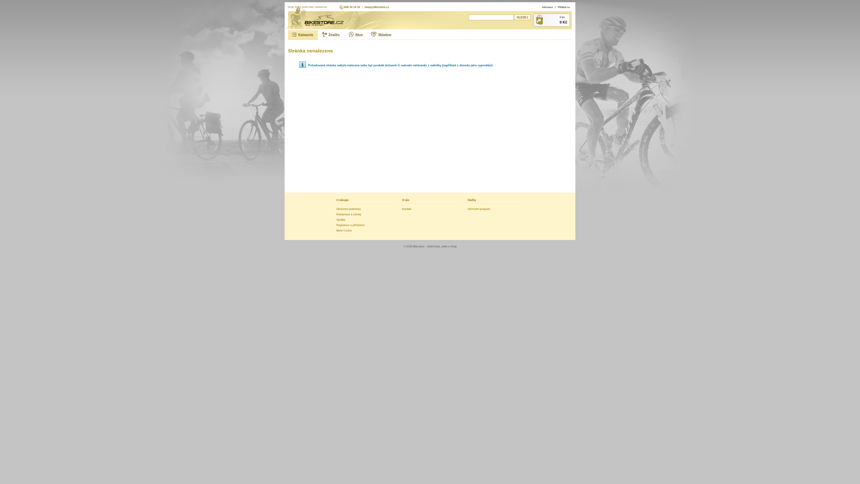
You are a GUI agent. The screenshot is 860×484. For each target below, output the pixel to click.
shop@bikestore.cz (376, 7)
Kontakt (406, 209)
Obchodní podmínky (348, 209)
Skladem (384, 34)
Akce (359, 34)
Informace (547, 7)
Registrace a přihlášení (350, 225)
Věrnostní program (479, 209)
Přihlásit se (564, 7)
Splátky (340, 219)
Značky (334, 34)
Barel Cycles (344, 230)
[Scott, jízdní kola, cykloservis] (324, 24)
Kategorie (305, 34)
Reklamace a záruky (348, 214)
